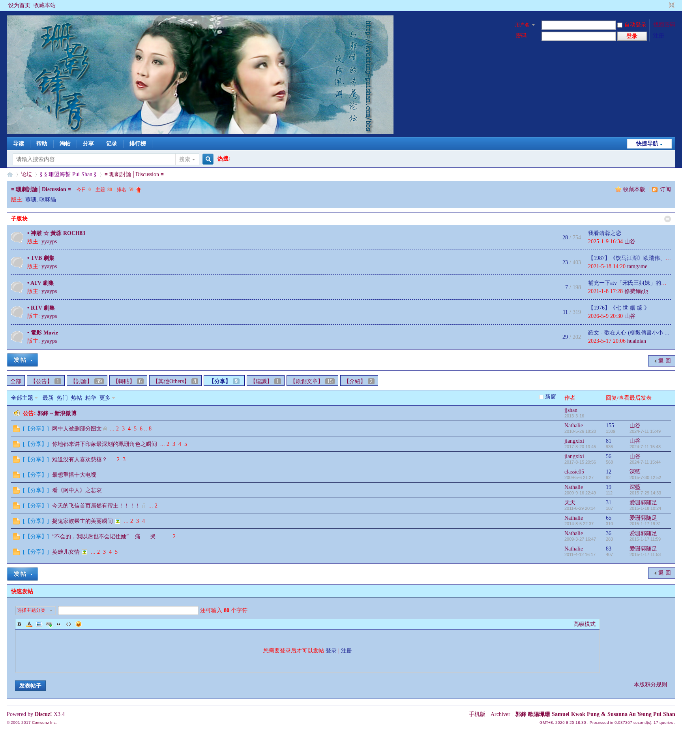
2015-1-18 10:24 (645, 508)
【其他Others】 (174, 381)
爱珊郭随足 (643, 502)
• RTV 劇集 (41, 308)
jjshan (570, 410)
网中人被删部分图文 (77, 429)
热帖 (76, 398)
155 (610, 425)
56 (608, 456)
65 (608, 518)
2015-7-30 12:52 (645, 477)
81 (608, 441)
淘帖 (65, 144)
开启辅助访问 (664, 5)
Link (49, 624)
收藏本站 (45, 5)
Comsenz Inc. (44, 722)
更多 (105, 398)
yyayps (49, 241)
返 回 (664, 361)
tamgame (637, 266)
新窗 (550, 397)
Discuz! (43, 714)
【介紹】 (358, 381)
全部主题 (22, 398)
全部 (15, 381)
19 (608, 487)
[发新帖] (22, 359)
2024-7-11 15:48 (645, 446)
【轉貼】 (127, 381)
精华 (90, 398)
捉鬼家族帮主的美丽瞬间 (82, 521)
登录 (331, 651)
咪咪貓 (47, 200)
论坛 (26, 174)
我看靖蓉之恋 (604, 233)
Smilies (78, 624)
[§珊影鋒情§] (200, 132)
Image (39, 624)
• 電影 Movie (42, 333)
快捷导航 (647, 144)
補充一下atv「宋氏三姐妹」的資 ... (630, 283)
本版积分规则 (650, 685)
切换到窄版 (670, 5)
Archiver (500, 714)
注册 (658, 36)
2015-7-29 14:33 (645, 492)
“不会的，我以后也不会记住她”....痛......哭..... (107, 536)
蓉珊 (30, 200)
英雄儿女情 (66, 552)
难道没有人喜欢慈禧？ (79, 459)
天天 (569, 502)
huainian (636, 341)
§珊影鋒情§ (10, 174)
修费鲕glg (636, 291)
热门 (62, 398)
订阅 (665, 189)
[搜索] (206, 159)
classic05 (574, 472)
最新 (48, 398)
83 (608, 549)
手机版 (477, 714)
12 (608, 472)
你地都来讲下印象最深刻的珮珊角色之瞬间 (104, 444)
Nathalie (573, 425)
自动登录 (635, 25)
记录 (111, 144)
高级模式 (584, 624)
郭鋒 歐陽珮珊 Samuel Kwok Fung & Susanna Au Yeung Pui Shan (595, 714)
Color (29, 624)
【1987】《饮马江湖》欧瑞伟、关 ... (632, 258)
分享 (88, 144)
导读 (18, 144)
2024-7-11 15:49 (645, 431)
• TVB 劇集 (40, 258)
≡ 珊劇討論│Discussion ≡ (134, 174)
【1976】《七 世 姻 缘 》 (619, 308)
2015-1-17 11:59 (645, 539)
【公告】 (44, 381)
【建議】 (264, 381)
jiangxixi (574, 441)
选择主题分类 (31, 610)
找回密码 (664, 25)
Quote (59, 624)
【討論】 (86, 381)
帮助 (41, 144)
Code (69, 624)
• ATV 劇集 (40, 283)
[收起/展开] (667, 219)
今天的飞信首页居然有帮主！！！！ (96, 506)
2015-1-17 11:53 (645, 554)
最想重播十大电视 (74, 475)
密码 (520, 36)
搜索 (184, 159)
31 (608, 502)
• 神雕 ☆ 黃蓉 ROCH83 (56, 233)
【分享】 (223, 381)
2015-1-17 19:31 (645, 523)
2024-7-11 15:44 (645, 462)
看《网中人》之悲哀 (77, 490)
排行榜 (137, 144)
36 (608, 533)
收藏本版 (635, 189)
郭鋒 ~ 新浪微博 (57, 413)
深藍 (635, 472)
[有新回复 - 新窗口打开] (16, 430)
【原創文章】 (311, 381)
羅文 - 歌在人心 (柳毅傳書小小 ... (628, 333)
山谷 (629, 241)
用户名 (522, 25)
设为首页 (19, 5)
